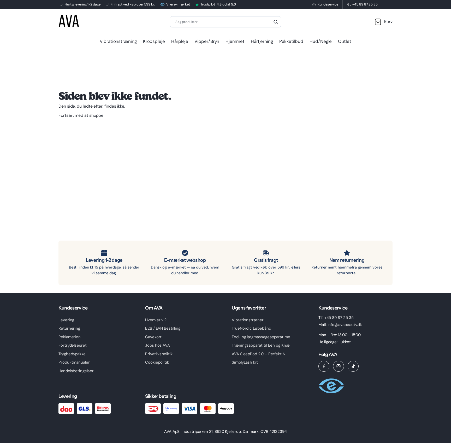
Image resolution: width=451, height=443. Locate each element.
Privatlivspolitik (159, 354)
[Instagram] (338, 366)
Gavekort (153, 337)
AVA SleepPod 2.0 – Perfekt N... (260, 354)
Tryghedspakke (72, 354)
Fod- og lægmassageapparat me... (262, 337)
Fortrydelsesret (72, 345)
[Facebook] (323, 366)
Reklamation (69, 337)
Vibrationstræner (248, 320)
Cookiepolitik (157, 362)
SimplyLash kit (245, 362)
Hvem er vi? (156, 320)
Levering (66, 320)
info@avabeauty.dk (345, 324)
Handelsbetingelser (76, 371)
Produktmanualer (74, 362)
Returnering (69, 328)
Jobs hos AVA (157, 345)
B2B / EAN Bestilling (162, 328)
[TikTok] (353, 366)
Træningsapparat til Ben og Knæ (261, 345)
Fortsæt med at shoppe (80, 115)
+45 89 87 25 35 (339, 317)
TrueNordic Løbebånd (251, 328)
